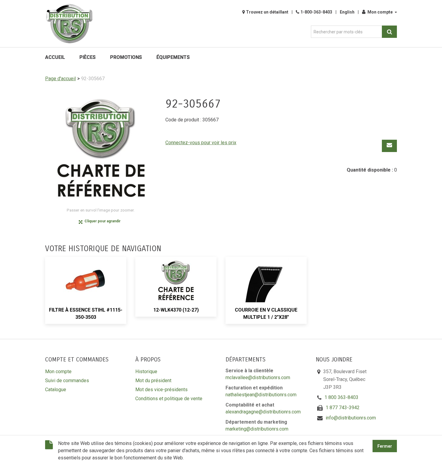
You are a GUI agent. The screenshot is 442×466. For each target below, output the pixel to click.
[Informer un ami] (389, 146)
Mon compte (380, 12)
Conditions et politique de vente (168, 398)
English (347, 12)
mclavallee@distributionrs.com (258, 377)
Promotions (126, 57)
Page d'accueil (60, 78)
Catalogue (55, 389)
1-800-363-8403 (316, 12)
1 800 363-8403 (341, 397)
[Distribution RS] (69, 23)
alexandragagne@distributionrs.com (263, 412)
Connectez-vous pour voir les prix (200, 142)
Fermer (384, 446)
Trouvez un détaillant (267, 12)
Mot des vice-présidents (161, 389)
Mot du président (153, 380)
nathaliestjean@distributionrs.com (261, 394)
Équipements (173, 57)
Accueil (55, 57)
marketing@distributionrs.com (257, 429)
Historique (146, 371)
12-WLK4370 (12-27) (176, 310)
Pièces (87, 57)
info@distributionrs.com (351, 418)
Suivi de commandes (67, 380)
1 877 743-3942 (343, 407)
